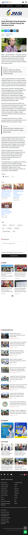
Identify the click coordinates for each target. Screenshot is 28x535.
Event (2, 497)
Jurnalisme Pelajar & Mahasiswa (5, 504)
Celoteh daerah (4, 486)
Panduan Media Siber (5, 517)
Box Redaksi (3, 510)
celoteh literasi (4, 491)
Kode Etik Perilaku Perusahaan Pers (5, 515)
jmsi (3, 228)
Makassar (16, 489)
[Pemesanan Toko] (23, 2)
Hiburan (2, 499)
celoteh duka (4, 489)
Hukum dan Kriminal (5, 501)
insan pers (20, 225)
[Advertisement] (14, 314)
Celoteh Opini (19, 6)
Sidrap (15, 495)
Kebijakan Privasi (5, 520)
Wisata (15, 503)
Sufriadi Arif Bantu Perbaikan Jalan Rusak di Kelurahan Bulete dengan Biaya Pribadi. (13, 130)
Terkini (15, 497)
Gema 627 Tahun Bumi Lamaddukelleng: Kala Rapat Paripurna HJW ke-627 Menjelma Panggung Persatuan (6, 193)
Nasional (16, 491)
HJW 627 (4, 225)
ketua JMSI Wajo (6, 231)
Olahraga (16, 493)
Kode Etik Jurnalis (5, 512)
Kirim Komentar (14, 255)
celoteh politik (4, 495)
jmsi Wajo (9, 228)
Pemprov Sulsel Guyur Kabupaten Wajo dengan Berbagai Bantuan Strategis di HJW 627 (6, 211)
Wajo (14, 231)
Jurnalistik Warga (18, 482)
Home (2, 6)
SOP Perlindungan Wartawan (5, 522)
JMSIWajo (17, 228)
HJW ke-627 (12, 225)
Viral (15, 499)
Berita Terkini (10, 6)
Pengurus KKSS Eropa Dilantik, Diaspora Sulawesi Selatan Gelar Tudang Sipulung (12, 71)
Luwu (15, 486)
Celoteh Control (4, 484)
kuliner (16, 484)
